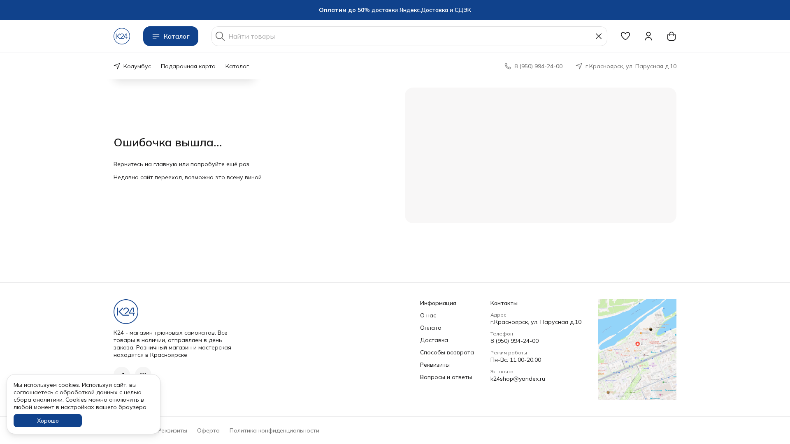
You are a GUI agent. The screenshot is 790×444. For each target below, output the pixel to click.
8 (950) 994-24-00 (514, 341)
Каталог (176, 36)
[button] (625, 36)
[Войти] (648, 36)
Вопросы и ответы (446, 377)
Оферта (208, 430)
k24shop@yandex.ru (517, 378)
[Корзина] (671, 36)
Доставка (434, 340)
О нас (428, 315)
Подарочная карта (188, 66)
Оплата (430, 327)
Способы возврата (447, 352)
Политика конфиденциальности (274, 430)
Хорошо (48, 420)
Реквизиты (435, 364)
